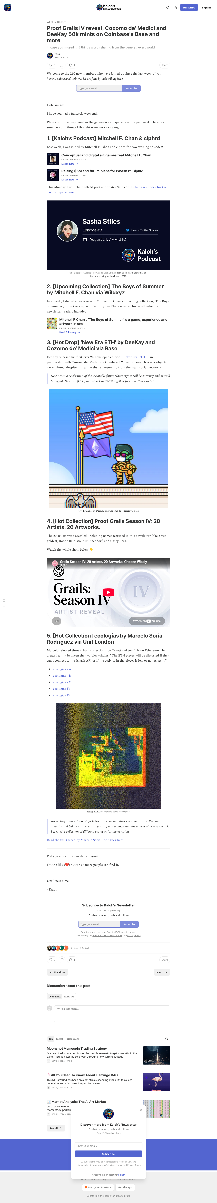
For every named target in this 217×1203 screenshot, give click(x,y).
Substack (92, 1195)
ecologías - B (62, 675)
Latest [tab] (59, 1038)
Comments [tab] (55, 996)
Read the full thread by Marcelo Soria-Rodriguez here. (85, 840)
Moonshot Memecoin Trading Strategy (77, 1048)
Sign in (206, 7)
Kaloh (58, 54)
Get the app (125, 1187)
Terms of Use (124, 1161)
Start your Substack (99, 1187)
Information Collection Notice (107, 1165)
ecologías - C (62, 682)
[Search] (167, 7)
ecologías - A (62, 669)
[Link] (42, 138)
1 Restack (85, 948)
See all (54, 1128)
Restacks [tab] (69, 996)
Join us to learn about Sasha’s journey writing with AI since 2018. (118, 274)
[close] (141, 1110)
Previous (59, 972)
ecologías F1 (62, 688)
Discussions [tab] (72, 1038)
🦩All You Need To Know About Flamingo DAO (82, 1075)
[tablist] (61, 996)
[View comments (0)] (62, 65)
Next (159, 972)
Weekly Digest (56, 22)
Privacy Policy (134, 1165)
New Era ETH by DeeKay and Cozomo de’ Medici (103, 511)
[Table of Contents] (3, 601)
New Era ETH (135, 357)
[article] (108, 1057)
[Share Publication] (175, 7)
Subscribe (189, 7)
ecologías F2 (62, 695)
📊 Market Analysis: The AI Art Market (76, 1102)
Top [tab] (51, 1038)
